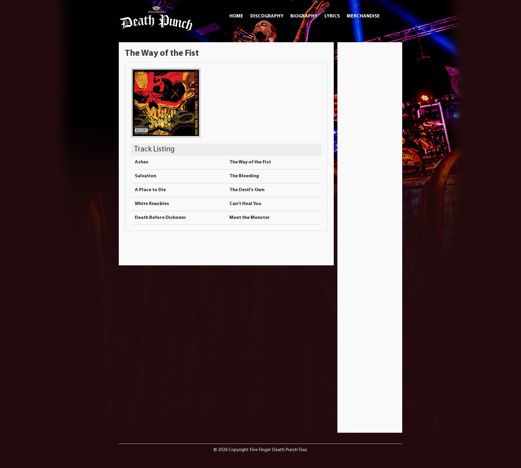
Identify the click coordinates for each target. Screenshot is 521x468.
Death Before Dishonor (160, 217)
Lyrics (332, 16)
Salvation (145, 176)
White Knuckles (152, 203)
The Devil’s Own (246, 190)
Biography (303, 16)
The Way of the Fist (250, 162)
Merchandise (363, 16)
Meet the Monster (249, 217)
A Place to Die (150, 190)
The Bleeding (244, 176)
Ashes (141, 162)
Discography (266, 16)
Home (236, 16)
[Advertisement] (370, 138)
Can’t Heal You (245, 203)
